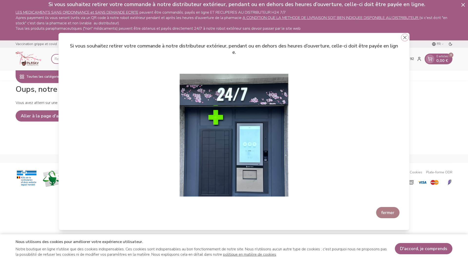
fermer (387, 213)
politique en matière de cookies (249, 254)
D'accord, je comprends (423, 249)
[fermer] (404, 37)
